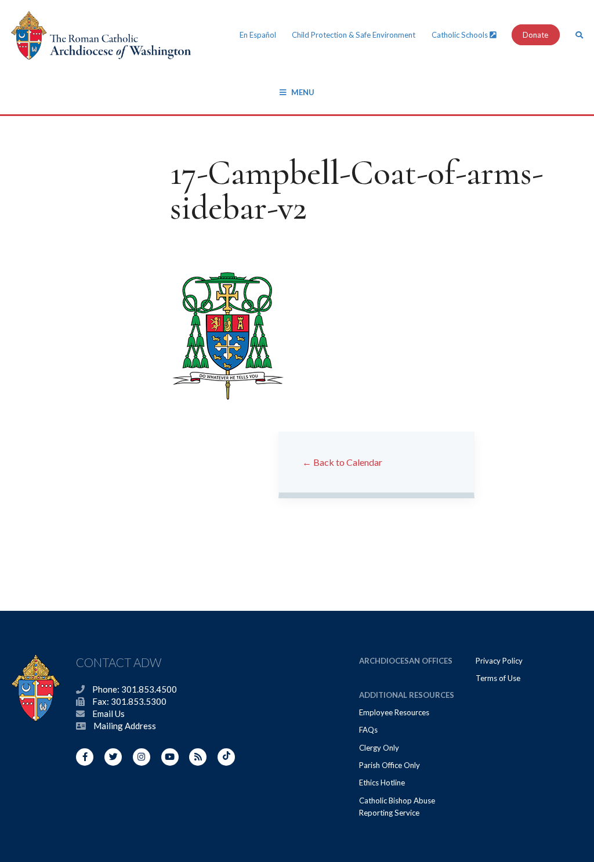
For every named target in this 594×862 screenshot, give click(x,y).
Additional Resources (406, 695)
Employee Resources (394, 712)
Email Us (108, 713)
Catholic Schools (461, 34)
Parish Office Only (389, 765)
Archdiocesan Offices (405, 660)
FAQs (368, 729)
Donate (535, 34)
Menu (302, 92)
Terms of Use (498, 678)
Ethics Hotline (382, 782)
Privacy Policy (499, 660)
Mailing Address (124, 725)
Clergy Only (379, 747)
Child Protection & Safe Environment (353, 34)
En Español (258, 34)
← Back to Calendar (342, 462)
